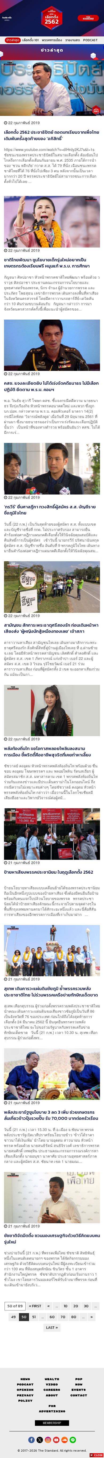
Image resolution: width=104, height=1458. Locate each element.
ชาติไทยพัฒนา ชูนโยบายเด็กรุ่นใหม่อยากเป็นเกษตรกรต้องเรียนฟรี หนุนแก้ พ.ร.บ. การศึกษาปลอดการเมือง (47, 263)
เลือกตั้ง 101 (30, 40)
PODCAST (90, 40)
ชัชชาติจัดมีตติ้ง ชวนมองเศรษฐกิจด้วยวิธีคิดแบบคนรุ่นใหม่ (52, 1239)
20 (75, 1306)
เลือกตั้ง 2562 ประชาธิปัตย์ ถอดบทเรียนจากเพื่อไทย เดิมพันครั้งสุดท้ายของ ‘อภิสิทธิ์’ (51, 135)
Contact (78, 1395)
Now (78, 1384)
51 (33, 1317)
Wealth (52, 1379)
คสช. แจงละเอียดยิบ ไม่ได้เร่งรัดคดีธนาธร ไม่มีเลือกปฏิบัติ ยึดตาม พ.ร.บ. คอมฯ (51, 386)
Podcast (25, 1384)
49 (13, 1317)
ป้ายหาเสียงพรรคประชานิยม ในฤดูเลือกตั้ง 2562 (48, 872)
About (52, 1395)
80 (73, 1317)
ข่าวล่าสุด (12, 40)
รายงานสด (72, 40)
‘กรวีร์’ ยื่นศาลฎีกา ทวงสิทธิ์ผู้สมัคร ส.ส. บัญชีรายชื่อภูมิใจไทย (50, 510)
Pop (78, 1379)
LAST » (52, 1327)
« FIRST (35, 1306)
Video (52, 1384)
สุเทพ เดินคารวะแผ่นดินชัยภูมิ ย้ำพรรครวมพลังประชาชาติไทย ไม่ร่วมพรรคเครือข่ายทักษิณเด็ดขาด (51, 992)
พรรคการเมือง (52, 40)
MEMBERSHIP (52, 1423)
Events (78, 1389)
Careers (51, 1389)
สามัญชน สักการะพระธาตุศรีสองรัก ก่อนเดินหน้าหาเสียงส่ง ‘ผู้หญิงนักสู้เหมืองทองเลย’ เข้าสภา (51, 628)
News (25, 1379)
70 (63, 1317)
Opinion (25, 1389)
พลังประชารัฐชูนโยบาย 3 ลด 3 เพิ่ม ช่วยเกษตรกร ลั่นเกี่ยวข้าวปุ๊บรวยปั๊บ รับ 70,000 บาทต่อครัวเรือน (51, 1115)
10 (65, 1306)
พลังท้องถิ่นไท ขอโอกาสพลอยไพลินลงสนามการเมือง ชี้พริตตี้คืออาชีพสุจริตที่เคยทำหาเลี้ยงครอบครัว (47, 751)
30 (86, 1306)
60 (52, 1317)
